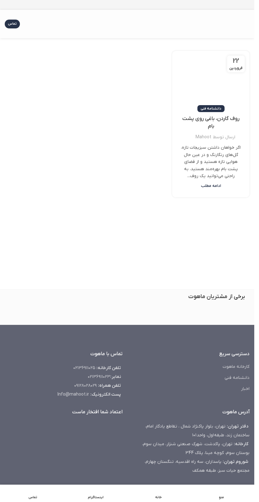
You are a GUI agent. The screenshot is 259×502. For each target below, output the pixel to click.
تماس (12, 23)
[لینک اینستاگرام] (135, 5)
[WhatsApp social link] (119, 5)
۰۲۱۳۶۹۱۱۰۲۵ (84, 368)
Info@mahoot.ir (73, 394)
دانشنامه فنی (211, 108)
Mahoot (203, 137)
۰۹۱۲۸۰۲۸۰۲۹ (85, 386)
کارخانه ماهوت (236, 367)
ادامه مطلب (211, 185)
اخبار (245, 389)
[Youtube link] (127, 5)
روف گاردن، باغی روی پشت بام (210, 122)
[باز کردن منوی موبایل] (247, 24)
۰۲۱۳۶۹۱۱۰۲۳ (99, 377)
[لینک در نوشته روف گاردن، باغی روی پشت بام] (211, 80)
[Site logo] (127, 24)
